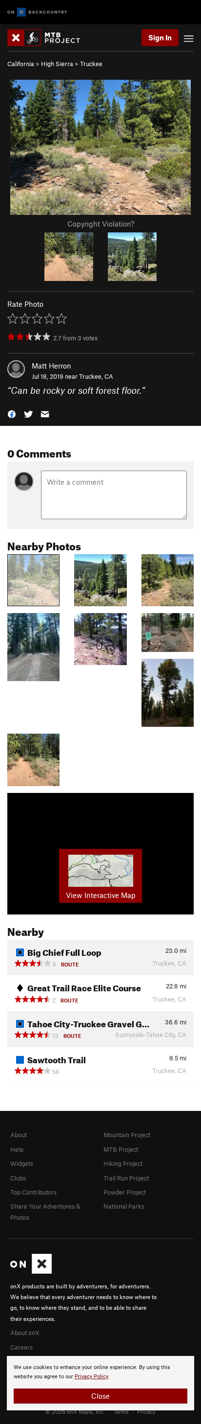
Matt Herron (51, 365)
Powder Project (124, 1192)
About (18, 1135)
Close (100, 1395)
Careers (21, 1347)
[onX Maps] (31, 1271)
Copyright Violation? (100, 223)
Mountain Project (126, 1135)
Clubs (18, 1178)
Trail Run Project (126, 1178)
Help (16, 1149)
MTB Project (120, 1149)
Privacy (146, 1411)
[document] (100, 1383)
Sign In (160, 37)
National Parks (123, 1206)
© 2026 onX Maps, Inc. (75, 1411)
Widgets (21, 1163)
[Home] (48, 37)
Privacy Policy (91, 1376)
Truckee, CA (96, 376)
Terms (121, 1411)
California (20, 64)
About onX (25, 1332)
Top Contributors (33, 1192)
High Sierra (57, 64)
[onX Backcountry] (37, 12)
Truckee (91, 64)
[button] (11, 413)
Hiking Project (122, 1163)
